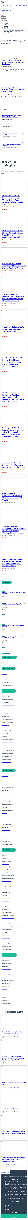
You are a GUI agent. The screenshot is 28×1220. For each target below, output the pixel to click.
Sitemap (16, 1214)
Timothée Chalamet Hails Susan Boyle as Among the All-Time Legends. (13, 329)
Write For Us (3, 1214)
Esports (5, 24)
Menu (4, 17)
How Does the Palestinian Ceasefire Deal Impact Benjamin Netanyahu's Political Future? (12, 562)
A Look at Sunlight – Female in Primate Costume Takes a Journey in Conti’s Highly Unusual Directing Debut (15, 1189)
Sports (13, 31)
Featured (6, 27)
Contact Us (6, 33)
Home (5, 20)
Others (5, 31)
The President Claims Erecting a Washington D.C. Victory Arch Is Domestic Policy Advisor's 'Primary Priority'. (13, 397)
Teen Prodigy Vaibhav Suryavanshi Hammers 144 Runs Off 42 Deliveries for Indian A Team (13, 89)
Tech (16, 31)
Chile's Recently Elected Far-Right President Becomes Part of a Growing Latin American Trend (13, 1133)
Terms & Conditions (10, 1214)
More (5, 28)
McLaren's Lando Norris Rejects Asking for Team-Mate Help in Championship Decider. (12, 234)
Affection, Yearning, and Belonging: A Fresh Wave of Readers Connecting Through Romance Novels (14, 529)
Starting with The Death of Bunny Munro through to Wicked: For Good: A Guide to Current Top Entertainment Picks (13, 432)
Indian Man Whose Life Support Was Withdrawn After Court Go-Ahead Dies (13, 465)
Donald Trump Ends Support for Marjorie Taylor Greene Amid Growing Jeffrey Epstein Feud (12, 200)
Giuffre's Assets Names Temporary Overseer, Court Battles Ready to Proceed (14, 266)
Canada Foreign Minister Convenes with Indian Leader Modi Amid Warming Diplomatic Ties (12, 144)
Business (6, 23)
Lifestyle (21, 30)
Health (10, 30)
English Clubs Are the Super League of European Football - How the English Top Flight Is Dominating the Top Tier (14, 604)
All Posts (6, 21)
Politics (9, 31)
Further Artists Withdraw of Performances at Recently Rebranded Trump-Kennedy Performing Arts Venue (12, 648)
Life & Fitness (15, 30)
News (24, 30)
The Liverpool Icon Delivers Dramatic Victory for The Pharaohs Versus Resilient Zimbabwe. (13, 297)
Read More (5, 209)
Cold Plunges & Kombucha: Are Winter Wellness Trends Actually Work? (12, 496)
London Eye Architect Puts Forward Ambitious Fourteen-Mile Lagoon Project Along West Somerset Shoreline (13, 362)
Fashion (6, 26)
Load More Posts (6, 653)
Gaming (6, 30)
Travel (18, 31)
